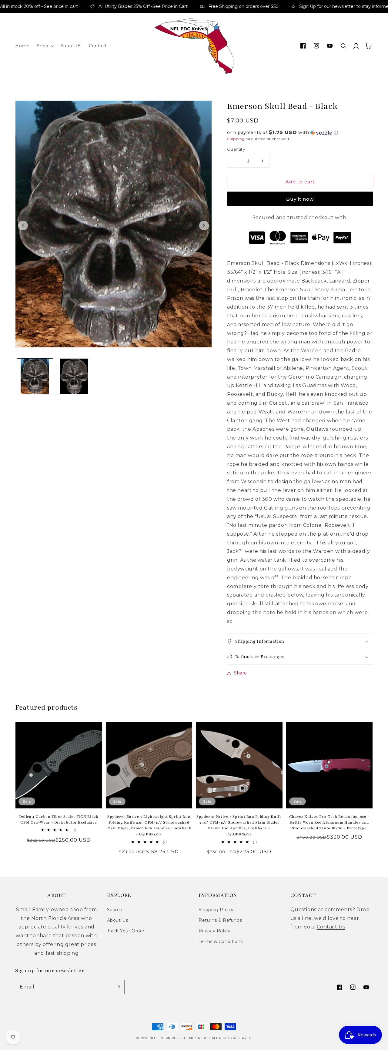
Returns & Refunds (220, 920)
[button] (44, 45)
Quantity (236, 149)
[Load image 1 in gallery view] (35, 376)
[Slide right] (204, 225)
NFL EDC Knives (164, 1038)
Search (115, 909)
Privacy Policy (214, 931)
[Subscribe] (117, 987)
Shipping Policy (216, 909)
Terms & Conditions (221, 941)
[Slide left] (23, 225)
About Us (117, 920)
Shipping (236, 138)
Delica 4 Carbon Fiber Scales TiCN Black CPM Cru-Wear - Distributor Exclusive (59, 819)
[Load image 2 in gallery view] (74, 376)
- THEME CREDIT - (196, 1038)
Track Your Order (126, 931)
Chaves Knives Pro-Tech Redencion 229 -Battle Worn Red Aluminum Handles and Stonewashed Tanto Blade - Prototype (329, 822)
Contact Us (331, 927)
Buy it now (300, 199)
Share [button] (240, 673)
